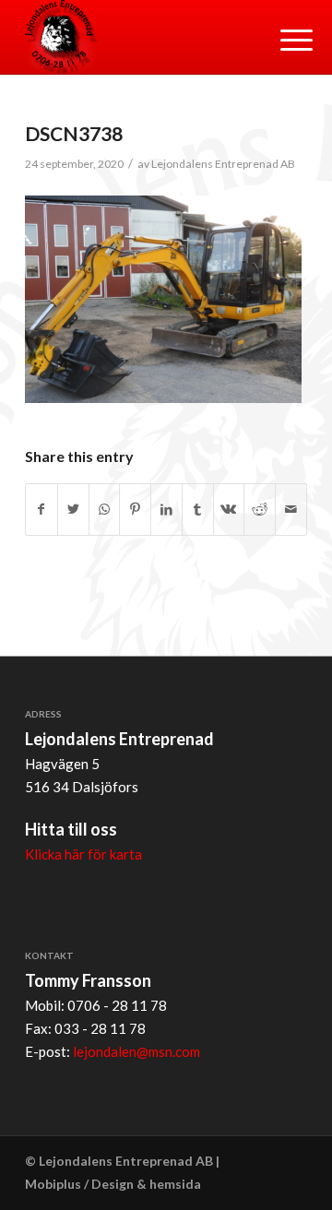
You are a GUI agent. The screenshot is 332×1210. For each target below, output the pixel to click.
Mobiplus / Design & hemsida (113, 1184)
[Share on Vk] (229, 509)
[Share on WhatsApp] (104, 509)
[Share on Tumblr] (198, 509)
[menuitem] (282, 39)
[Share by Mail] (291, 509)
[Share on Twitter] (73, 509)
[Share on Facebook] (41, 509)
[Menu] (282, 39)
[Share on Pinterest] (135, 509)
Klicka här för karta (83, 854)
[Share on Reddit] (259, 509)
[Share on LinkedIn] (166, 509)
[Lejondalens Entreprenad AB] (138, 37)
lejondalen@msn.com (136, 1051)
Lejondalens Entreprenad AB (223, 164)
